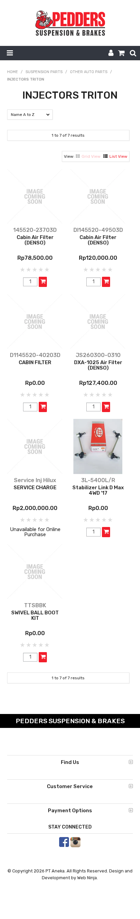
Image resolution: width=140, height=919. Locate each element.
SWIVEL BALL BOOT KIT (35, 616)
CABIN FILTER (35, 362)
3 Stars (35, 270)
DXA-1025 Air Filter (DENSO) (98, 365)
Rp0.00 (35, 383)
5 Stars (47, 270)
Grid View (91, 156)
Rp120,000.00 (98, 258)
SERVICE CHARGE (35, 487)
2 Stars (29, 270)
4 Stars (41, 270)
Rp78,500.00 (35, 258)
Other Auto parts (88, 72)
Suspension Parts (44, 72)
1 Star (23, 270)
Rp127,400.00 (98, 383)
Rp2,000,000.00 (35, 508)
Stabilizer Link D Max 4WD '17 (98, 490)
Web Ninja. (87, 877)
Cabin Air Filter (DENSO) (35, 240)
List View (118, 156)
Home (12, 72)
